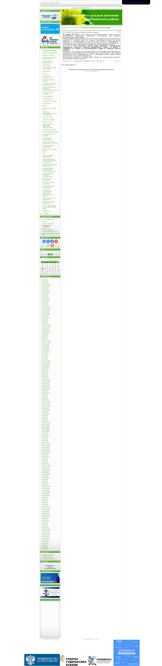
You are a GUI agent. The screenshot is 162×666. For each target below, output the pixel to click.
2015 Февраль (46, 314)
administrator (93, 61)
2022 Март (45, 454)
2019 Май (44, 394)
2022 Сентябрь (46, 465)
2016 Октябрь (46, 343)
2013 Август (45, 296)
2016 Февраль (46, 332)
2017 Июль (45, 359)
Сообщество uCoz (47, 556)
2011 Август (45, 282)
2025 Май (44, 522)
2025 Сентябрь (46, 529)
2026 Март (45, 540)
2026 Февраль (46, 538)
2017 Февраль (46, 350)
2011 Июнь (45, 279)
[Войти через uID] (44, 241)
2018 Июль (45, 376)
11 (50, 266)
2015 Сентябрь (46, 325)
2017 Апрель (45, 353)
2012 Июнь (45, 288)
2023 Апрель (45, 477)
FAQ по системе (47, 557)
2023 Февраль (46, 474)
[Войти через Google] (48, 245)
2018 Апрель (45, 371)
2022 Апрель (45, 456)
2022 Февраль (46, 453)
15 (42, 268)
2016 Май (44, 335)
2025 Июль (45, 525)
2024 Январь (45, 493)
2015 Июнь (45, 321)
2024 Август (45, 506)
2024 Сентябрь (46, 508)
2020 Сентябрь (46, 422)
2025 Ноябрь (45, 532)
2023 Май (44, 479)
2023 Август (45, 485)
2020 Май (44, 415)
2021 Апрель (45, 435)
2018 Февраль (46, 367)
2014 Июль (45, 304)
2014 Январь (45, 300)
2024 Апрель (45, 499)
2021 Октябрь (46, 446)
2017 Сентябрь (46, 360)
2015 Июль (45, 323)
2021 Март (45, 433)
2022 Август (45, 463)
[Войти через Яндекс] (56, 241)
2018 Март (45, 369)
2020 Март (45, 412)
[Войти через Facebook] (52, 241)
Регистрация (82, 8)
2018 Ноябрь (45, 383)
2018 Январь (45, 366)
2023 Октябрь (46, 488)
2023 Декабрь (46, 492)
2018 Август (45, 378)
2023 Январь (45, 472)
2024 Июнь (45, 502)
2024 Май (44, 501)
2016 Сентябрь (46, 341)
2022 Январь (45, 451)
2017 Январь (45, 348)
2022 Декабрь (46, 470)
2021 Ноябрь (45, 447)
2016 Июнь (45, 337)
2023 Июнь (45, 481)
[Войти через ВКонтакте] (48, 241)
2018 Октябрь (46, 382)
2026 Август (45, 548)
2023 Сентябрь (46, 486)
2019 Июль (45, 398)
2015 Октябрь (46, 327)
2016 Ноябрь (45, 344)
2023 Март (45, 476)
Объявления (46, 225)
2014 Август (45, 305)
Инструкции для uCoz (48, 558)
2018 (69, 27)
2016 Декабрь (46, 346)
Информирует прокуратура (50, 233)
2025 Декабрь (46, 534)
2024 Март (45, 497)
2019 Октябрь (46, 403)
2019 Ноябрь (45, 405)
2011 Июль (45, 280)
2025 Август (45, 527)
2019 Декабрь (46, 406)
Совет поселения (47, 219)
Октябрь (74, 27)
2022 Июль (45, 461)
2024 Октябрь (46, 509)
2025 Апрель (45, 520)
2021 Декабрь (46, 449)
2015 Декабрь (46, 330)
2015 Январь (45, 312)
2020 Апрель (45, 414)
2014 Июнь (45, 302)
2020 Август (45, 421)
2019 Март (45, 391)
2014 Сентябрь (46, 307)
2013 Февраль (46, 291)
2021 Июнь (45, 438)
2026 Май (44, 543)
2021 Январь (45, 430)
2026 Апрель (45, 541)
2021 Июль (45, 440)
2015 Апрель (45, 318)
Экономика (45, 228)
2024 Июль (45, 504)
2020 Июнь (45, 417)
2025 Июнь (45, 524)
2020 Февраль (46, 410)
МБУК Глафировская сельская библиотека (48, 230)
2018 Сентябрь (46, 380)
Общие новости (47, 223)
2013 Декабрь (46, 298)
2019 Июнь (45, 396)
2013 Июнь (45, 295)
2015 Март (45, 316)
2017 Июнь (45, 357)
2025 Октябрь (46, 531)
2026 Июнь (45, 545)
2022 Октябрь (46, 467)
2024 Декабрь (46, 513)
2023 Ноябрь (45, 490)
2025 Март (45, 518)
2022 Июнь (45, 460)
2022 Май (44, 458)
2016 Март (45, 334)
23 (45, 271)
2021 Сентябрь (46, 444)
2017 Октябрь (46, 362)
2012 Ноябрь (45, 289)
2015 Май (44, 320)
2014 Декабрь (46, 311)
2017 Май (44, 355)
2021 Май (44, 437)
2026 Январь (45, 536)
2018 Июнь (45, 375)
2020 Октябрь (46, 424)
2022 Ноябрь (45, 469)
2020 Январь (45, 408)
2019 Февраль (46, 389)
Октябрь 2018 (53, 260)
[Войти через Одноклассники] (52, 245)
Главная (74, 8)
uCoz (56, 639)
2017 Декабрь (46, 364)
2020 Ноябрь (45, 426)
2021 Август (45, 442)
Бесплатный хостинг (48, 639)
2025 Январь (45, 515)
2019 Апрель (45, 392)
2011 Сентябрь (46, 284)
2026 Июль (45, 547)
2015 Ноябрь (45, 328)
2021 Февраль (46, 431)
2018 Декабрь (46, 385)
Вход (88, 8)
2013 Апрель (45, 293)
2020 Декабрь (46, 428)
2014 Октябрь (46, 309)
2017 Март (45, 351)
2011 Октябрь (46, 286)
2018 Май (44, 373)
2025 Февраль (46, 517)
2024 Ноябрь (45, 511)
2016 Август (45, 339)
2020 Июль (45, 419)
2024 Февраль (46, 495)
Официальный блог (48, 554)
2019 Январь (45, 387)
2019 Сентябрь (46, 401)
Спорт (44, 221)
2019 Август (45, 399)
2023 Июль (45, 483)
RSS (57, 3)
